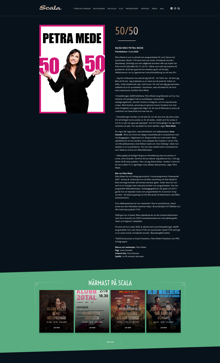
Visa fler (110, 342)
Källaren (63, 322)
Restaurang (99, 8)
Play (121, 8)
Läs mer (56, 328)
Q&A (162, 8)
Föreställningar (82, 8)
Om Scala (111, 8)
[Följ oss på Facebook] (171, 8)
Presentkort (132, 8)
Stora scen (134, 322)
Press (154, 8)
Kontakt (145, 8)
